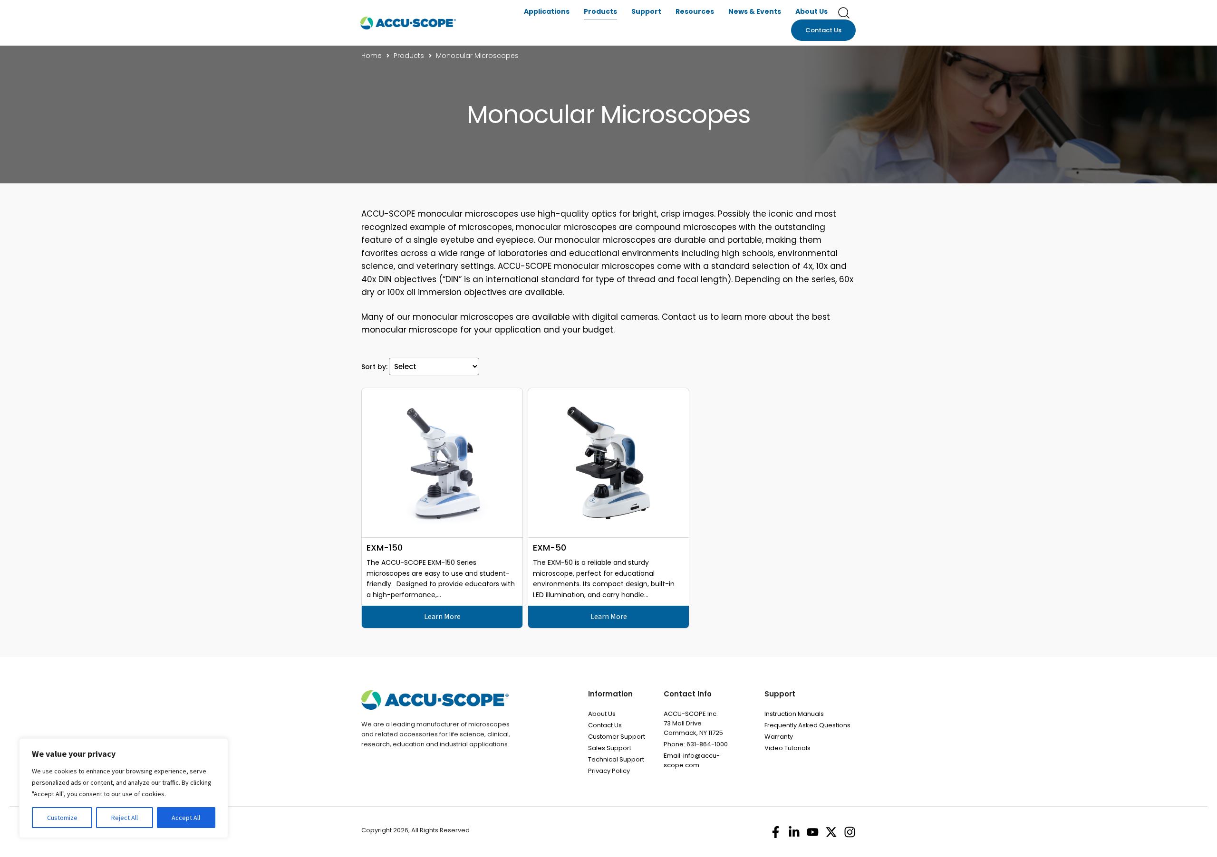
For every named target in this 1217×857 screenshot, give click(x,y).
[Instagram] (850, 832)
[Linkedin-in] (794, 832)
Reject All (124, 817)
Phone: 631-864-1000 (696, 744)
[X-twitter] (831, 832)
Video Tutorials (787, 747)
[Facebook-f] (776, 832)
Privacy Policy (609, 770)
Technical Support (616, 759)
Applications (547, 11)
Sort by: (374, 366)
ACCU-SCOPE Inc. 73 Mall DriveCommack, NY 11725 (693, 723)
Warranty (778, 736)
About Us (811, 11)
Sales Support (609, 747)
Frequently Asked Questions (807, 725)
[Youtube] (813, 832)
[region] (123, 788)
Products (600, 11)
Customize (62, 817)
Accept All (186, 817)
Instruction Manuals (794, 713)
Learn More (442, 616)
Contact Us (605, 725)
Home (371, 55)
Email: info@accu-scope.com (692, 760)
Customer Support (616, 736)
